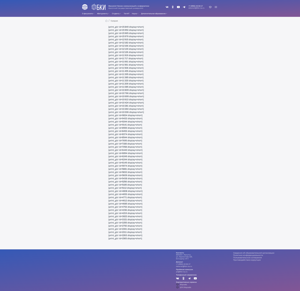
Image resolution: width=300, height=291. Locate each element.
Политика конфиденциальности (248, 255)
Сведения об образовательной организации (253, 253)
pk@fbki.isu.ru (181, 272)
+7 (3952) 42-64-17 (183, 264)
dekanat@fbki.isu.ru (196, 8)
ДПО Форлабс (185, 287)
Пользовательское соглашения (247, 257)
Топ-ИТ (126, 14)
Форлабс (183, 285)
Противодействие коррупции (247, 260)
